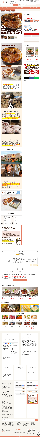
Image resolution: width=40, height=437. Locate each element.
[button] (25, 55)
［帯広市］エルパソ (26, 15)
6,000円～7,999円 (4, 408)
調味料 (3, 9)
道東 (2, 411)
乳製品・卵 (22, 7)
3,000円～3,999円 (7, 406)
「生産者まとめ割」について (27, 27)
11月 (7, 396)
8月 (2, 396)
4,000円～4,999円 (4, 407)
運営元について (4, 431)
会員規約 (25, 424)
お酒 (12, 9)
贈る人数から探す (9, 399)
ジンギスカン (9, 388)
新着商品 (7, 402)
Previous (1, 23)
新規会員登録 (31, 1)
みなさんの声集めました (10, 414)
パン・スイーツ (8, 8)
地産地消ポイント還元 (12, 423)
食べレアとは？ (11, 3)
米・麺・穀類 (32, 7)
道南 (7, 411)
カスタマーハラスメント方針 (20, 425)
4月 (6, 395)
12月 (9, 396)
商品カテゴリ (3, 11)
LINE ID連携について (26, 423)
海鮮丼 (6, 388)
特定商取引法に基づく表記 (5, 424)
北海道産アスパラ (4, 387)
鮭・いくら (3, 388)
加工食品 (37, 7)
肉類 (17, 7)
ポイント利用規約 (33, 424)
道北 (6, 411)
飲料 (7, 9)
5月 (8, 395)
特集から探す (3, 402)
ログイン (27, 2)
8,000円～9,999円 (9, 408)
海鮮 (2, 7)
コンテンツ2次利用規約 (12, 425)
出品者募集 (18, 424)
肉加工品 (9, 11)
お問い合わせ (24, 0)
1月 (2, 395)
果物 (27, 7)
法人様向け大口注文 (36, 1)
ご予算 (2, 405)
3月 (5, 395)
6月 (9, 395)
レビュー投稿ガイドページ (8, 278)
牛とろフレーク (7, 392)
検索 (15, 5)
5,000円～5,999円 (9, 407)
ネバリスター (11, 392)
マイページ (32, 422)
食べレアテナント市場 (5, 417)
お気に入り (31, 2)
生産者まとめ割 (4, 423)
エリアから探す (4, 410)
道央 (4, 411)
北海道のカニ (8, 387)
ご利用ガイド (31, 0)
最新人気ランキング (4, 403)
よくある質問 (27, 0)
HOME (1, 11)
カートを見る (37, 2)
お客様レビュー (4, 414)
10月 (5, 396)
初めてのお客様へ (20, 0)
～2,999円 (3, 406)
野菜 (12, 7)
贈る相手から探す (4, 399)
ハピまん (3, 392)
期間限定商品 (9, 403)
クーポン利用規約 (4, 425)
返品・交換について (36, 0)
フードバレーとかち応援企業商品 (6, 416)
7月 (11, 395)
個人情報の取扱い (11, 424)
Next (21, 23)
